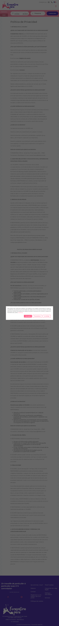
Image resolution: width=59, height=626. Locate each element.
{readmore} (20, 312)
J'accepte (28, 316)
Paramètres (37, 316)
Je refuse (46, 316)
